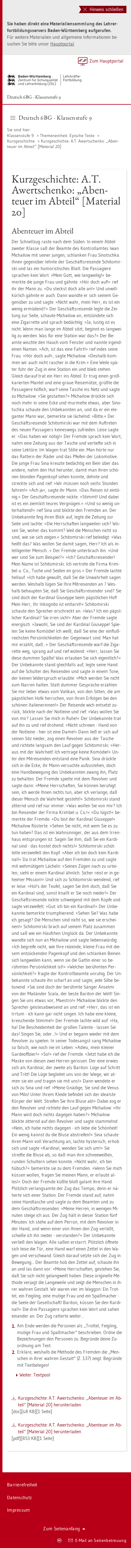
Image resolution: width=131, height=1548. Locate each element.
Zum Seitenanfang (61, 1529)
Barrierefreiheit (22, 1485)
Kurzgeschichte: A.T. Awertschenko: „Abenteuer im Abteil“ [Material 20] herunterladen (70, 1401)
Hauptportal (62, 44)
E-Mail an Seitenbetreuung (101, 1540)
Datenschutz (19, 1497)
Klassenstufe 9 (20, 135)
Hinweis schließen (105, 9)
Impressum (18, 1510)
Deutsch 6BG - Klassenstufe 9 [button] (55, 117)
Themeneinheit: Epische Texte (67, 135)
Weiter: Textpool (34, 1375)
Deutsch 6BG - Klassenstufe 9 (34, 96)
